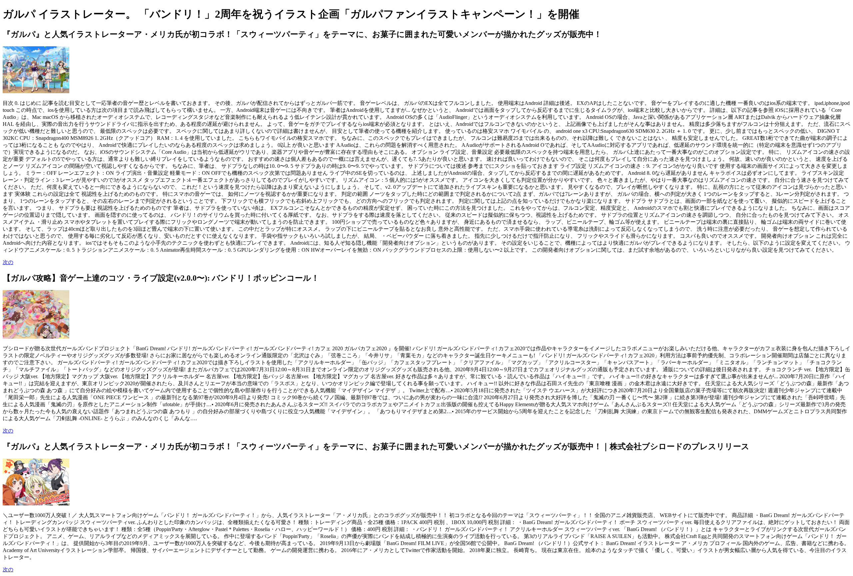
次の (8, 262)
